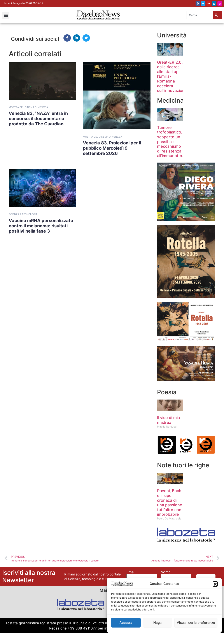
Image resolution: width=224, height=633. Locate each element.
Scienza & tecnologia (23, 214)
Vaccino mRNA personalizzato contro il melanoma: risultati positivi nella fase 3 (41, 226)
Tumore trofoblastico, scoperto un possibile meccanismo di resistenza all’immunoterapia (173, 141)
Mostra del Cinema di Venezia (28, 107)
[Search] (217, 15)
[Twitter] (203, 3)
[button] (215, 584)
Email (130, 572)
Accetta (125, 623)
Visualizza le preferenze (196, 623)
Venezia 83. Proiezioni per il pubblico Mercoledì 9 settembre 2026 (112, 148)
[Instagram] (219, 3)
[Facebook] (198, 3)
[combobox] (199, 15)
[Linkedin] (214, 3)
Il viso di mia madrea (168, 420)
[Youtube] (208, 3)
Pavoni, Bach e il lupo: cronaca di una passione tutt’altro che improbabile (169, 502)
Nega (157, 623)
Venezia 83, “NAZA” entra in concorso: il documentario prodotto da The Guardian (38, 118)
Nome (165, 572)
